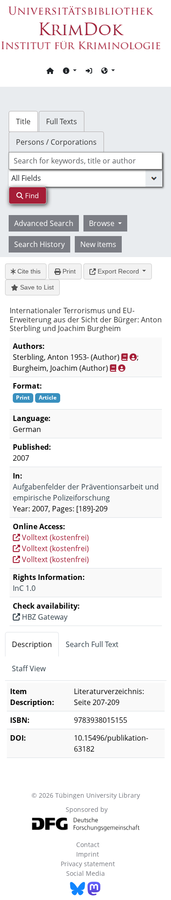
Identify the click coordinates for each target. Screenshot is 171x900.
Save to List (36, 287)
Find (31, 195)
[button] (69, 70)
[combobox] (86, 160)
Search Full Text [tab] (92, 644)
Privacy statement (88, 863)
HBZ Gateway (43, 617)
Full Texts (61, 121)
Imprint (87, 854)
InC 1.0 (24, 588)
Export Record (118, 271)
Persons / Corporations (56, 142)
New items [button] (98, 244)
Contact (87, 844)
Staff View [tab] (29, 668)
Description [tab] (32, 644)
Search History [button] (39, 244)
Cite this (28, 271)
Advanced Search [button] (43, 223)
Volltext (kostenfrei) (54, 537)
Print (68, 271)
